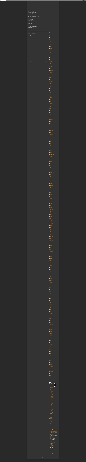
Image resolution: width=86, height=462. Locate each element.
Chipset (50, 99)
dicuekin (50, 114)
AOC (50, 52)
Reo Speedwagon (51, 293)
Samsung (51, 300)
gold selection (51, 152)
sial (50, 311)
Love (50, 210)
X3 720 (50, 373)
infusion (50, 176)
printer (50, 285)
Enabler (50, 126)
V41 (55, 386)
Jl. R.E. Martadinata (51, 185)
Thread (50, 338)
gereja (50, 148)
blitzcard (50, 77)
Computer (51, 103)
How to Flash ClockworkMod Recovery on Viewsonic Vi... (51, 400)
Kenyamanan (51, 191)
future (50, 141)
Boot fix (50, 84)
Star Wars (51, 320)
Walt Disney (51, 359)
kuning (50, 202)
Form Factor (51, 138)
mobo (50, 232)
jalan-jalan (51, 180)
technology (51, 329)
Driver (50, 118)
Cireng (50, 101)
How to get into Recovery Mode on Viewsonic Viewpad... (51, 394)
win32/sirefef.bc (51, 366)
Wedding (51, 364)
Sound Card (51, 318)
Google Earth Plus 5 (52, 154)
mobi (50, 231)
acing (50, 44)
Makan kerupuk (51, 211)
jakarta (50, 179)
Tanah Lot (51, 328)
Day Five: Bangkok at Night (52, 448)
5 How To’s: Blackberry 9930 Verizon (53, 431)
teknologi (51, 331)
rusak (50, 298)
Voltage (50, 358)
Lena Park (51, 207)
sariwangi (51, 304)
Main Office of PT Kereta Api (52, 434)
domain (50, 117)
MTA (50, 242)
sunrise (50, 325)
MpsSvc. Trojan (51, 240)
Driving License (51, 119)
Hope (50, 169)
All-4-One (51, 48)
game (50, 143)
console (50, 104)
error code (51, 129)
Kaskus (50, 189)
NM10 (50, 249)
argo (50, 53)
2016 (50, 383)
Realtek (50, 291)
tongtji (50, 340)
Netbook (50, 247)
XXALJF (50, 375)
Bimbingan (51, 72)
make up (50, 212)
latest (50, 205)
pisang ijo (51, 278)
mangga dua (51, 214)
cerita (50, 96)
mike (50, 229)
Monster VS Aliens (51, 236)
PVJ (50, 289)
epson (50, 128)
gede (50, 145)
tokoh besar (51, 339)
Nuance (50, 252)
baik (50, 63)
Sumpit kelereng (51, 324)
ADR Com (51, 46)
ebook (50, 123)
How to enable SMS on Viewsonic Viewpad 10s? (51, 397)
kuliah (50, 201)
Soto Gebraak (51, 317)
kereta (50, 192)
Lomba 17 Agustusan (52, 209)
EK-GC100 (51, 125)
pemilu (50, 269)
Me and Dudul (51, 220)
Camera (50, 92)
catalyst (50, 94)
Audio (50, 59)
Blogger (46, 457)
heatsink (50, 167)
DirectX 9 (51, 115)
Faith (50, 132)
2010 (50, 34)
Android (50, 50)
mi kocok (50, 227)
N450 (50, 244)
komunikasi (51, 198)
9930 (50, 41)
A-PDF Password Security (52, 42)
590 (50, 39)
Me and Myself (51, 223)
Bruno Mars (51, 87)
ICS (50, 174)
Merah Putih (51, 225)
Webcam (50, 362)
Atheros (50, 55)
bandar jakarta (51, 65)
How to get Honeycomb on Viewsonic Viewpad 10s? (51, 391)
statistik (50, 322)
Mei (50, 413)
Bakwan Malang (51, 64)
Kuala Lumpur (51, 200)
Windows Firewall (51, 369)
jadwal (50, 178)
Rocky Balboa (51, 295)
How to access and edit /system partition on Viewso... (51, 407)
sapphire (50, 302)
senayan (50, 307)
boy (50, 85)
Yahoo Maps (51, 377)
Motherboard (51, 238)
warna (50, 360)
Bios (50, 73)
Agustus (51, 412)
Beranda (38, 61)
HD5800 (50, 165)
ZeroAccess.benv (51, 379)
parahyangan (51, 263)
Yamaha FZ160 (51, 378)
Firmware (51, 136)
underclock (51, 348)
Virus (50, 357)
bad (50, 62)
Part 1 (50, 264)
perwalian (51, 273)
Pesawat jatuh (51, 274)
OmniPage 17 (51, 256)
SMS (50, 315)
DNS (50, 116)
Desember (51, 387)
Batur (50, 68)
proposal (50, 287)
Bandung (51, 66)
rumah (50, 297)
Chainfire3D (51, 97)
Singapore (51, 313)
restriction (51, 294)
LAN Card (51, 203)
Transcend (51, 344)
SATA (50, 305)
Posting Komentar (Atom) (33, 62)
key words (51, 194)
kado (50, 187)
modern (50, 234)
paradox (50, 262)
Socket (50, 316)
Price (50, 284)
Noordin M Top (51, 251)
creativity (50, 108)
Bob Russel (51, 81)
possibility (51, 282)
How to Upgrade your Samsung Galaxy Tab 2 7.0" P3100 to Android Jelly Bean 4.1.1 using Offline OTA (54, 445)
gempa (50, 147)
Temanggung (51, 333)
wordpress (51, 370)
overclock (51, 258)
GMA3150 (51, 150)
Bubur (50, 88)
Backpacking (51, 61)
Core (50, 105)
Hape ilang (51, 161)
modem (50, 233)
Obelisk (50, 253)
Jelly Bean (51, 183)
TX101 (50, 347)
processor (51, 286)
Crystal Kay (51, 110)
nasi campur (51, 245)
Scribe (50, 306)
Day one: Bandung (51, 437)
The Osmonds (51, 336)
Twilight (50, 346)
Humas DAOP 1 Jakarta (52, 172)
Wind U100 (51, 367)
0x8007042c (51, 33)
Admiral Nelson (51, 45)
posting (50, 283)
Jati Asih (50, 181)
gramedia (51, 156)
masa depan (51, 216)
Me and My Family (51, 221)
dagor (50, 112)
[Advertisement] (37, 55)
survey (50, 326)
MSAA (50, 241)
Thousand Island (51, 337)
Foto (50, 139)
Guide (50, 159)
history (50, 168)
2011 (50, 386)
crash (50, 107)
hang (50, 160)
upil (50, 351)
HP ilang (50, 170)
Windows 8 (51, 368)
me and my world (51, 222)
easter (50, 121)
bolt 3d (50, 83)
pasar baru (51, 265)
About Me (51, 43)
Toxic (50, 342)
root (50, 296)
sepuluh (50, 309)
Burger (50, 90)
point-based (51, 280)
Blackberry (51, 76)
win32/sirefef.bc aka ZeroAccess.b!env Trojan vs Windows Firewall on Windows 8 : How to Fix (54, 441)
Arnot (50, 54)
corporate (51, 106)
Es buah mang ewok (52, 130)
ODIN (50, 255)
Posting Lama (46, 61)
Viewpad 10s (51, 356)
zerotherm (51, 380)
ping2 (50, 276)
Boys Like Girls (51, 86)
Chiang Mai (51, 98)
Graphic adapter (51, 157)
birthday (50, 75)
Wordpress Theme (51, 371)
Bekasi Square (51, 70)
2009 (50, 417)
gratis (50, 158)
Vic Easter (32, 3)
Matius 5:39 (51, 218)
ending (50, 127)
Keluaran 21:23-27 (51, 190)
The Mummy (51, 335)
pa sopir (50, 260)
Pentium (50, 271)
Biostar (50, 74)
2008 (50, 418)
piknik (50, 275)
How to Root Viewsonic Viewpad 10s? (51, 410)
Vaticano (50, 353)
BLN (50, 79)
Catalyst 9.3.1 (51, 95)
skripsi (50, 314)
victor (50, 355)
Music (50, 243)
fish (50, 137)
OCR (50, 254)
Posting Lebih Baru (30, 61)
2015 (50, 384)
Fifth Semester (51, 134)
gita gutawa (51, 149)
